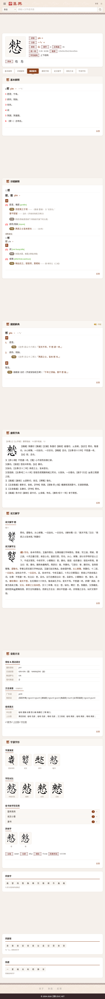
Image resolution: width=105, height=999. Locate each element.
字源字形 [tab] (82, 71)
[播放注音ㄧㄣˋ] (44, 42)
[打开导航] (4, 3)
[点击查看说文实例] (25, 760)
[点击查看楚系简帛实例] (11, 760)
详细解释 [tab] (20, 71)
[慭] (16, 61)
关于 (41, 988)
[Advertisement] (52, 22)
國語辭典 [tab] (32, 71)
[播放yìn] (42, 38)
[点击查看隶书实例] (40, 760)
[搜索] (100, 9)
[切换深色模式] (101, 3)
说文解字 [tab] (57, 71)
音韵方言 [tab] (69, 71)
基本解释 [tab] (8, 71)
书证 (99, 324)
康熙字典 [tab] (45, 71)
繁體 (96, 4)
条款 (50, 988)
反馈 (98, 131)
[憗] (22, 61)
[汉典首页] (15, 3)
